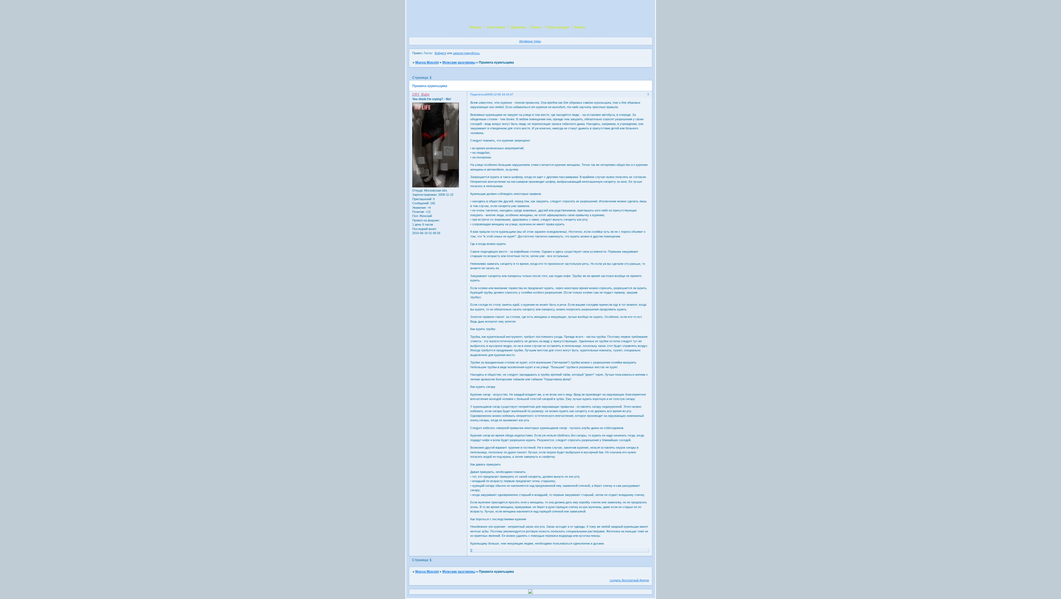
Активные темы (530, 41)
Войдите (440, 53)
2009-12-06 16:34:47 (499, 94)
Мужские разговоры (458, 62)
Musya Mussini (427, 62)
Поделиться (478, 94)
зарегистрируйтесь (466, 53)
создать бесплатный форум (629, 580)
